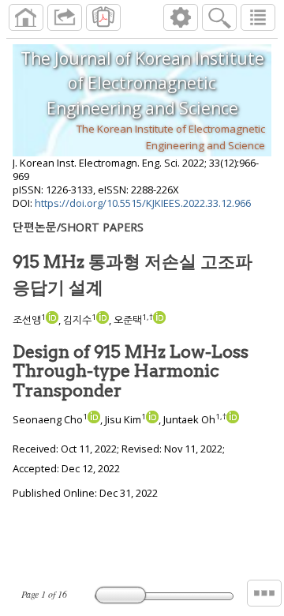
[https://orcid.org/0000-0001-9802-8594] (52, 320)
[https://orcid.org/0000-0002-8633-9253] (102, 320)
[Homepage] (26, 17)
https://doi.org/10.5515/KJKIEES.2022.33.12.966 (143, 203)
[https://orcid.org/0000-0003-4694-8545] (159, 320)
